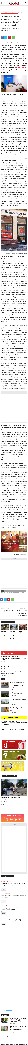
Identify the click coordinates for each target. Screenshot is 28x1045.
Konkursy (5, 1015)
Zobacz (3, 889)
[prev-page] (13, 641)
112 (3, 679)
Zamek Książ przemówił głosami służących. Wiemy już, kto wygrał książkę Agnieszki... (18, 1020)
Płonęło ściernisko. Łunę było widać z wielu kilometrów (17, 692)
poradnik (23, 590)
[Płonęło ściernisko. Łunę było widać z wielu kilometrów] (5, 694)
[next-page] (15, 641)
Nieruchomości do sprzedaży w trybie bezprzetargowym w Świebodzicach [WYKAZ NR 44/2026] (14, 658)
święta (16, 592)
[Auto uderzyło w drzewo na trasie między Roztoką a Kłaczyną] (5, 709)
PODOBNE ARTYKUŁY (8, 622)
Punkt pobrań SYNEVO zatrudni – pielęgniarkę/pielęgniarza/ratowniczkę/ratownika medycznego (14, 722)
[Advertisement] (14, 408)
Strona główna (3, 11)
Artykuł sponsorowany (11, 11)
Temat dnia (15, 13)
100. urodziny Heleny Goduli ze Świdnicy (7, 611)
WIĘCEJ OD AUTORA (20, 622)
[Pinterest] (9, 37)
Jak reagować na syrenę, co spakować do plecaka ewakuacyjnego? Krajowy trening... (17, 685)
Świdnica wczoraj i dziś (9, 776)
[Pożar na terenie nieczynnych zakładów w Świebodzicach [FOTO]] (5, 701)
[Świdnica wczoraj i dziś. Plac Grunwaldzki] (14, 787)
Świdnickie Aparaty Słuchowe (7, 592)
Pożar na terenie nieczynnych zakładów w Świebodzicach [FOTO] (18, 701)
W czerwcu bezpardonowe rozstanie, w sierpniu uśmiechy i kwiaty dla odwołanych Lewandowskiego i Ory (23, 634)
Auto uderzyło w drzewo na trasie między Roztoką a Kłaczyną (17, 709)
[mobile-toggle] (2, 3)
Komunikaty (8, 653)
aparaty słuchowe (8, 590)
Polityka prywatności (11, 1036)
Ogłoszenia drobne (10, 717)
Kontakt (19, 1036)
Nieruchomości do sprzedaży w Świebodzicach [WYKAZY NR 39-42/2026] (13, 672)
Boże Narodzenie (17, 590)
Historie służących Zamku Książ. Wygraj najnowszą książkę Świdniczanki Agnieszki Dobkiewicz (18, 1028)
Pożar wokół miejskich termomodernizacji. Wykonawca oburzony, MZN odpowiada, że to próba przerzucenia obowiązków (14, 635)
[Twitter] (5, 37)
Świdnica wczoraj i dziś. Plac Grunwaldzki (11, 798)
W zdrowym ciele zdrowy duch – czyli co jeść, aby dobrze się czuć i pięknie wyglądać (21, 613)
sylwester (21, 592)
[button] (25, 3)
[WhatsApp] (13, 37)
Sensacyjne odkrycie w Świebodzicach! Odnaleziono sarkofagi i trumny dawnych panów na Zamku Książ (5, 634)
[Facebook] (2, 37)
